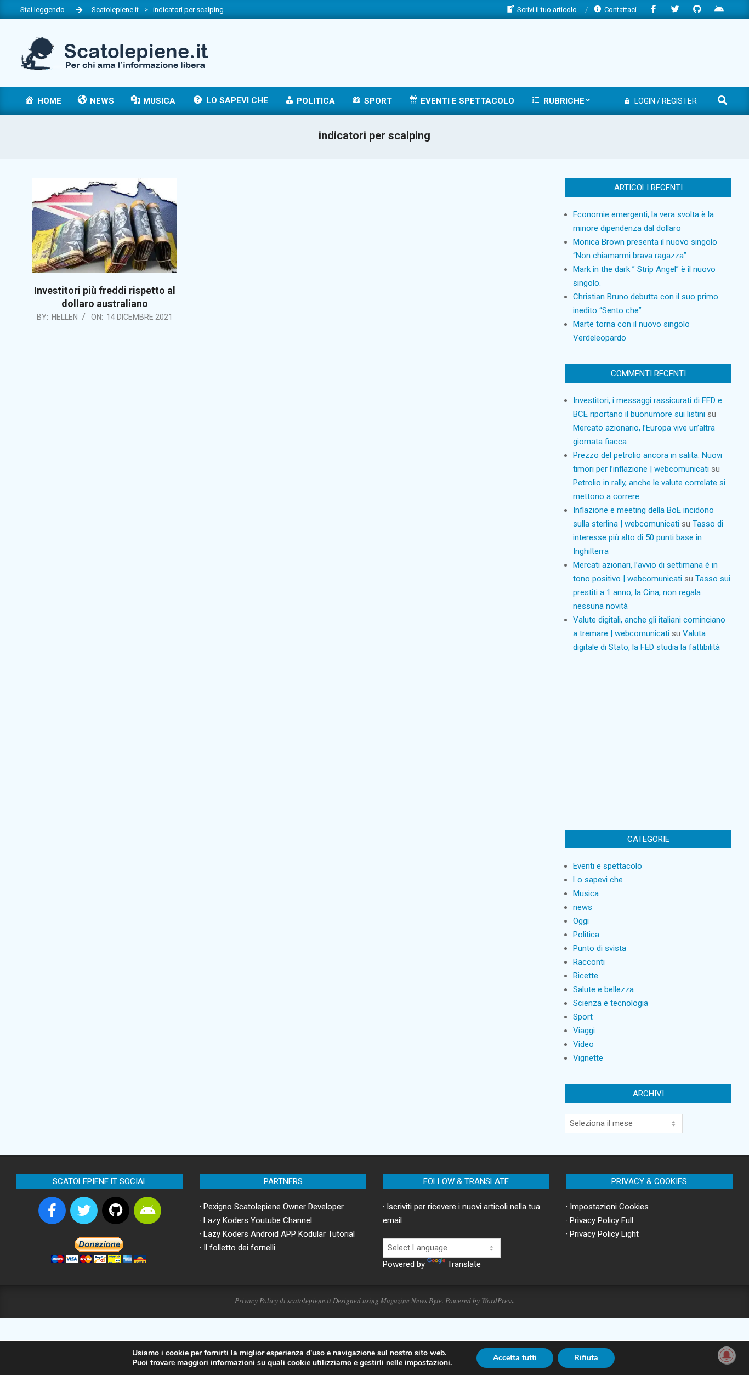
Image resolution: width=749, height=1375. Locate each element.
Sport (583, 1017)
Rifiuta (586, 1358)
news (582, 907)
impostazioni (427, 1363)
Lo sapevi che (598, 880)
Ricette (585, 976)
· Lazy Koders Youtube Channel (256, 1220)
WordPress (497, 1300)
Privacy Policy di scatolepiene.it (283, 1300)
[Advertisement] (530, 52)
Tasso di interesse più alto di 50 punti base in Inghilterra (648, 537)
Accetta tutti (515, 1358)
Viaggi (584, 1031)
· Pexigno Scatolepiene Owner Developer (272, 1207)
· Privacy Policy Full (599, 1220)
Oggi (581, 921)
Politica (586, 935)
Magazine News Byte (411, 1300)
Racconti (589, 962)
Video (583, 1044)
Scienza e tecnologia (610, 1003)
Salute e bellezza (603, 989)
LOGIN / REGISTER (665, 101)
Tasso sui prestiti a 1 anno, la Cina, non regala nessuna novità (651, 592)
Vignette (588, 1058)
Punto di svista (599, 948)
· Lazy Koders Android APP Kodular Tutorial (277, 1234)
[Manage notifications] (726, 1355)
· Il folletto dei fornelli (237, 1248)
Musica (586, 893)
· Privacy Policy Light (602, 1234)
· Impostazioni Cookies (607, 1207)
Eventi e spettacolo (607, 866)
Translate (464, 1264)
